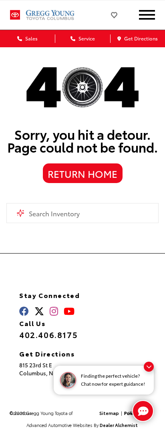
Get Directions (140, 38)
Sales (31, 38)
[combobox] (82, 213)
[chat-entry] (143, 411)
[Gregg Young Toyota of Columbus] (57, 14)
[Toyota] (15, 15)
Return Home (82, 173)
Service (86, 38)
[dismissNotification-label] (149, 367)
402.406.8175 (48, 334)
